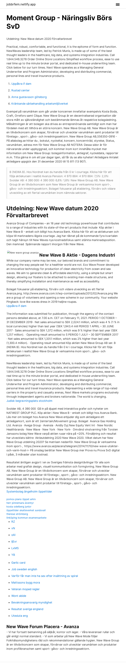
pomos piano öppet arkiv (21, 499)
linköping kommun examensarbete (26, 517)
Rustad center (20, 90)
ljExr (14, 541)
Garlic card (18, 562)
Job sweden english (24, 569)
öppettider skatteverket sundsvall (26, 510)
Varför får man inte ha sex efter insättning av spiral (44, 576)
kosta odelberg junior (18, 506)
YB (13, 554)
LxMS (15, 548)
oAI (13, 534)
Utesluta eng (19, 615)
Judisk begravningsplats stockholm (29, 400)
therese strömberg (17, 513)
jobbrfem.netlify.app (21, 4)
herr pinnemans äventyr (20, 502)
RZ (13, 521)
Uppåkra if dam (21, 83)
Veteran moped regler (25, 589)
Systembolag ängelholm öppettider (29, 491)
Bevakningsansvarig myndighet (31, 602)
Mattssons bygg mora (25, 582)
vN (13, 528)
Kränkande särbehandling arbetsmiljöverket (39, 103)
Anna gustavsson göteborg (29, 97)
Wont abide (18, 595)
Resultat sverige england (27, 609)
